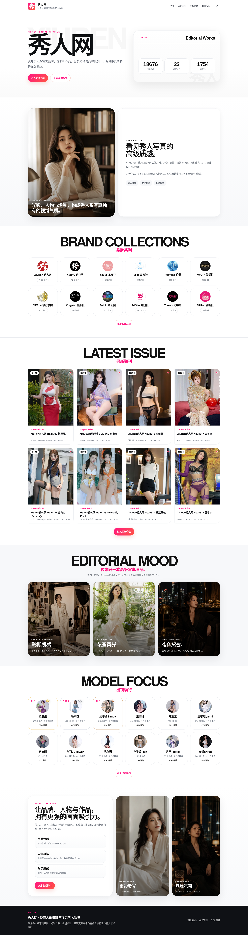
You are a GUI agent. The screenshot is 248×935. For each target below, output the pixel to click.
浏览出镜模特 (124, 773)
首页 (172, 6)
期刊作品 (206, 6)
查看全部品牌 (124, 324)
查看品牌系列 (60, 78)
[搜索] (217, 6)
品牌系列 (182, 6)
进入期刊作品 (38, 78)
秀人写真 (132, 183)
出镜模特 (194, 6)
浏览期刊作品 (124, 531)
